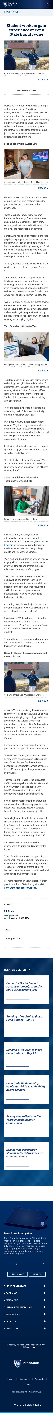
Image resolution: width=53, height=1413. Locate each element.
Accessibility (39, 1379)
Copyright (27, 1384)
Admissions (11, 1300)
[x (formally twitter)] (16, 1264)
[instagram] (22, 1264)
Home (7, 12)
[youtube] (29, 1264)
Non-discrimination (23, 1379)
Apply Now (17, 1274)
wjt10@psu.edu (11, 915)
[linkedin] (36, 1264)
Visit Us (37, 1274)
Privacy (9, 1379)
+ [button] (45, 1286)
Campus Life (13, 938)
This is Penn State (15, 1286)
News (15, 12)
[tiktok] (43, 1264)
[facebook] (10, 1264)
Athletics (10, 1321)
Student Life (12, 1314)
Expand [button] (42, 79)
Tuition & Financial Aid (18, 1307)
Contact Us (11, 1328)
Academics (10, 1293)
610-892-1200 (29, 1347)
